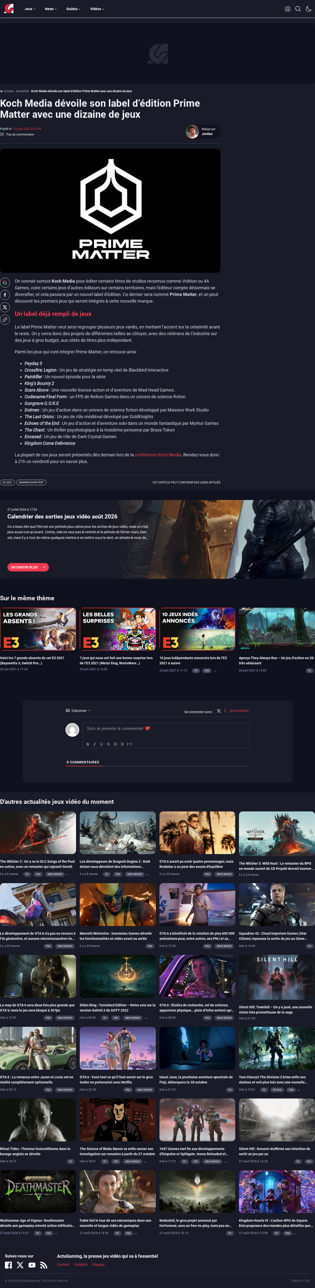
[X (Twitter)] (20, 1265)
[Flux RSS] (43, 1265)
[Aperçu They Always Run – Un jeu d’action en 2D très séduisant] (277, 628)
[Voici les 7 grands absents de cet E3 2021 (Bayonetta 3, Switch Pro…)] (38, 628)
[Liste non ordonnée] (122, 744)
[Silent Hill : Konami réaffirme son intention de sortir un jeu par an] (277, 1119)
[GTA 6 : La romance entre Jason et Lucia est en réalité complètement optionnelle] (38, 1047)
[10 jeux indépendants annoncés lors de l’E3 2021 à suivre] (197, 628)
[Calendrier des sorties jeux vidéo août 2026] (157, 539)
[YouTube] (32, 1265)
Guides (72, 9)
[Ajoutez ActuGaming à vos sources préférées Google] (5, 283)
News (49, 9)
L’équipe (98, 1265)
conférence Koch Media (158, 454)
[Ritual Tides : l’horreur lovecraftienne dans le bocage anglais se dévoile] (38, 1119)
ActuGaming (9, 9)
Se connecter (239, 711)
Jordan (207, 134)
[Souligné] (101, 744)
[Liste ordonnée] (115, 744)
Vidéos (95, 9)
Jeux (28, 9)
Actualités (22, 91)
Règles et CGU (301, 1281)
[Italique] (94, 744)
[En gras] (87, 744)
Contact (63, 1265)
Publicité (80, 1265)
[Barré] (108, 744)
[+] (129, 744)
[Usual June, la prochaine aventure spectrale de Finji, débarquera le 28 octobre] (197, 1047)
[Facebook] (8, 1265)
